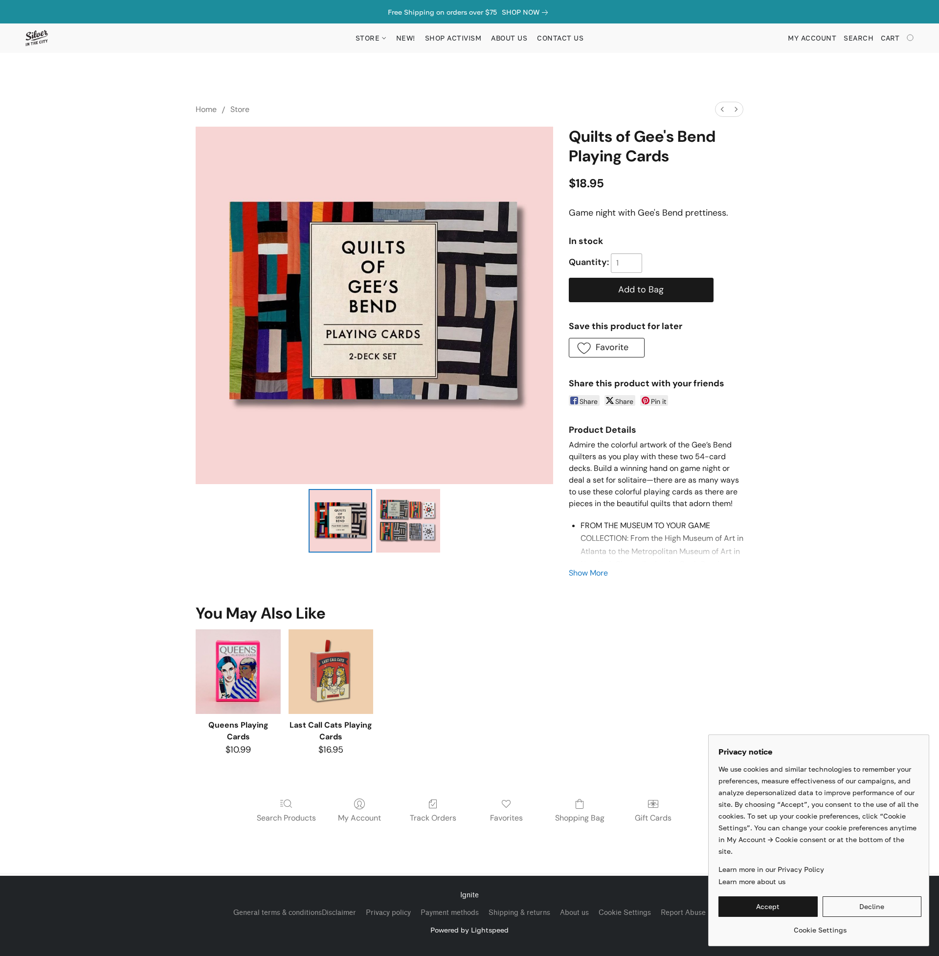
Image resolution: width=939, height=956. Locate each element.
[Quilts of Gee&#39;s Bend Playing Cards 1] (408, 521)
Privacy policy (388, 913)
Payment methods (450, 913)
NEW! (405, 38)
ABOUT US (509, 38)
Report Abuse (683, 913)
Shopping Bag (579, 818)
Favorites (506, 818)
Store (239, 109)
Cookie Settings (625, 913)
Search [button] (858, 38)
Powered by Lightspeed (469, 930)
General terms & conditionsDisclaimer (294, 913)
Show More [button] (588, 573)
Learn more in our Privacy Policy (771, 869)
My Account (359, 818)
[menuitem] (722, 109)
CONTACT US (560, 38)
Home (206, 109)
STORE (369, 38)
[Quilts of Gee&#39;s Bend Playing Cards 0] (340, 521)
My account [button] (812, 38)
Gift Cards (653, 818)
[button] (36, 38)
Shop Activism (453, 38)
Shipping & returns (519, 913)
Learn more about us (751, 881)
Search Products (286, 818)
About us (574, 913)
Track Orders (433, 818)
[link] (527, 12)
